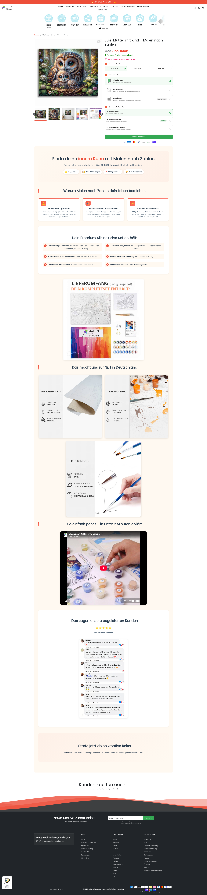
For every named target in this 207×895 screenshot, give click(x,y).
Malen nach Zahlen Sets (88, 842)
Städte (115, 871)
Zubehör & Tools (128, 6)
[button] (195, 8)
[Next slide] (101, 114)
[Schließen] (205, 2)
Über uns (147, 864)
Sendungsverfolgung (150, 861)
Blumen (115, 846)
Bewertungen (143, 6)
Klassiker (115, 849)
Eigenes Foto (95, 6)
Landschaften (117, 855)
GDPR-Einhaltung (149, 852)
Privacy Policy (136, 823)
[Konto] (199, 8)
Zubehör (115, 877)
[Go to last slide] (34, 114)
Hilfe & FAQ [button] (102, 10)
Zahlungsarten (148, 855)
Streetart (115, 867)
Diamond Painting (110, 6)
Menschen (116, 858)
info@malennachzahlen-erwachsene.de (51, 841)
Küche (115, 852)
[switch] (7, 887)
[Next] (160, 21)
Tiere (114, 874)
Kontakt (146, 858)
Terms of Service (125, 823)
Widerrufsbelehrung (150, 849)
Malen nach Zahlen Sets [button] (76, 6)
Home (60, 6)
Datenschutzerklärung (151, 846)
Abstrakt (115, 839)
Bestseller (116, 842)
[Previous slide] (35, 794)
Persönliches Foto (118, 864)
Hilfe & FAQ (85, 858)
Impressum (147, 839)
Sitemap (146, 867)
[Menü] (11, 877)
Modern (115, 861)
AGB (145, 842)
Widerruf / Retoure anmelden (153, 871)
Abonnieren (148, 818)
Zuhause (36, 35)
